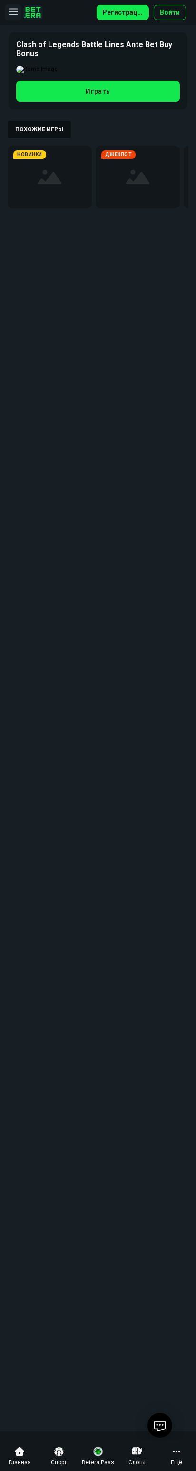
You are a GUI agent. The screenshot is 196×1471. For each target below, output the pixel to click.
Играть (98, 91)
